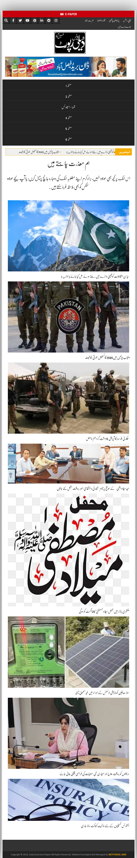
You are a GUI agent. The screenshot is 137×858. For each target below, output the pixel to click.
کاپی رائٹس (127, 20)
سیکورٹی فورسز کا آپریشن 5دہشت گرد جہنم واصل (107, 438)
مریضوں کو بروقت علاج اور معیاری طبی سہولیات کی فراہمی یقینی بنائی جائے (94, 773)
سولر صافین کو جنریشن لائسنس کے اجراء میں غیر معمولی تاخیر (102, 692)
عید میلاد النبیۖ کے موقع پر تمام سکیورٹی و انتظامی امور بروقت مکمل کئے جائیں (93, 488)
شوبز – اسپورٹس (68, 107)
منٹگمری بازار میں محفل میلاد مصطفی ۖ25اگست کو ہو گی (104, 611)
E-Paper (70, 14)
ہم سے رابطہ (89, 20)
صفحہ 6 (68, 139)
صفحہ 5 (68, 128)
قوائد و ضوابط (101, 20)
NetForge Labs (117, 854)
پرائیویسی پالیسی (114, 20)
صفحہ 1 (68, 85)
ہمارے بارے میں (124, 27)
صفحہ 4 (68, 117)
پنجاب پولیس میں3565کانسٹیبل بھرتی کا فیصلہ (38, 152)
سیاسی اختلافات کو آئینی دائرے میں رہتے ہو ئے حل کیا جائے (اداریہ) (97, 152)
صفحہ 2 (68, 96)
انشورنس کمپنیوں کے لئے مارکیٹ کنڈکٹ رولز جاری (105, 825)
